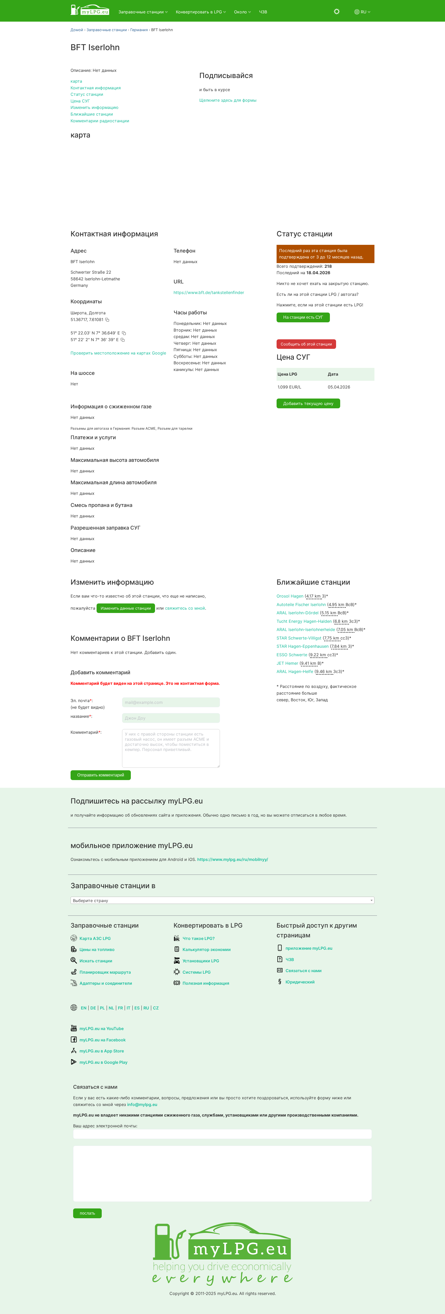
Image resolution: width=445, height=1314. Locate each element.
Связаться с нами (304, 970)
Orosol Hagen (290, 596)
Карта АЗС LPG (95, 938)
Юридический (300, 981)
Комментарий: (86, 732)
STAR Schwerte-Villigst (299, 638)
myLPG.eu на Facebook (103, 1039)
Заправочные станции (107, 30)
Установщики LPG (201, 960)
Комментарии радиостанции (100, 120)
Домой (77, 30)
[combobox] (222, 900)
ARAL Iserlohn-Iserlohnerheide (306, 629)
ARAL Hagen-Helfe (295, 671)
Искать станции (96, 960)
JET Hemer (287, 663)
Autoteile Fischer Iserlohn (301, 604)
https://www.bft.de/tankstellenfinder (209, 292)
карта (76, 81)
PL (102, 1007)
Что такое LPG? (199, 938)
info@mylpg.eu (142, 1104)
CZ (156, 1007)
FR (120, 1007)
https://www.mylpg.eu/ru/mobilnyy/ (232, 859)
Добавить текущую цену (308, 403)
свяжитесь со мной (185, 608)
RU (146, 1007)
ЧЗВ (263, 11)
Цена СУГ (80, 100)
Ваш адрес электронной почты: (105, 1125)
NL (111, 1007)
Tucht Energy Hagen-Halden (304, 621)
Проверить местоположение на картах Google (118, 353)
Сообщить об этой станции (306, 344)
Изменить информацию (94, 107)
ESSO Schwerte (292, 654)
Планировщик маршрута (105, 972)
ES (137, 1007)
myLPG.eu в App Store (102, 1050)
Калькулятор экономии (207, 949)
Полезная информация (206, 983)
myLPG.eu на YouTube (102, 1028)
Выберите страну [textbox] (90, 900)
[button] (107, 319)
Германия (139, 30)
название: (81, 716)
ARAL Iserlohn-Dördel (298, 612)
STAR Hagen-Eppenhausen (303, 646)
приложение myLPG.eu (309, 948)
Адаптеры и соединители (106, 983)
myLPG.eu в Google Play (103, 1062)
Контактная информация (96, 87)
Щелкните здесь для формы (227, 100)
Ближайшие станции (92, 114)
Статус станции (87, 94)
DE (93, 1007)
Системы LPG (197, 972)
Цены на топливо (97, 949)
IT (129, 1007)
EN (84, 1007)
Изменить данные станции (126, 608)
